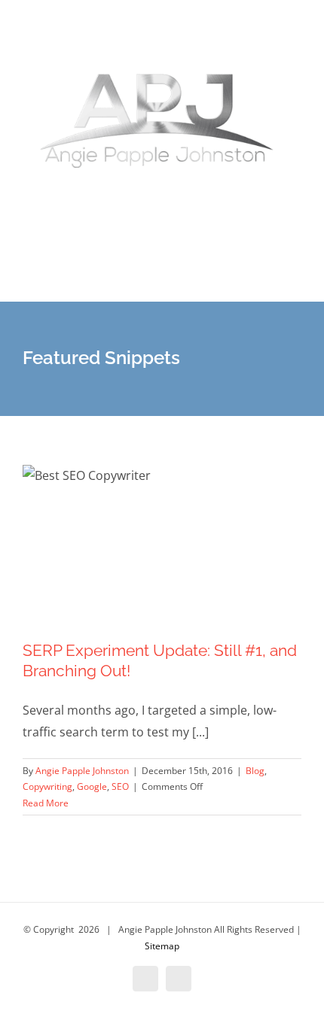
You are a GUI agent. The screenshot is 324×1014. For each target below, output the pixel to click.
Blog (255, 770)
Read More (46, 803)
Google (92, 786)
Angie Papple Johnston (82, 770)
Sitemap (162, 946)
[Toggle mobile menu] (295, 279)
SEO (120, 786)
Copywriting (47, 786)
